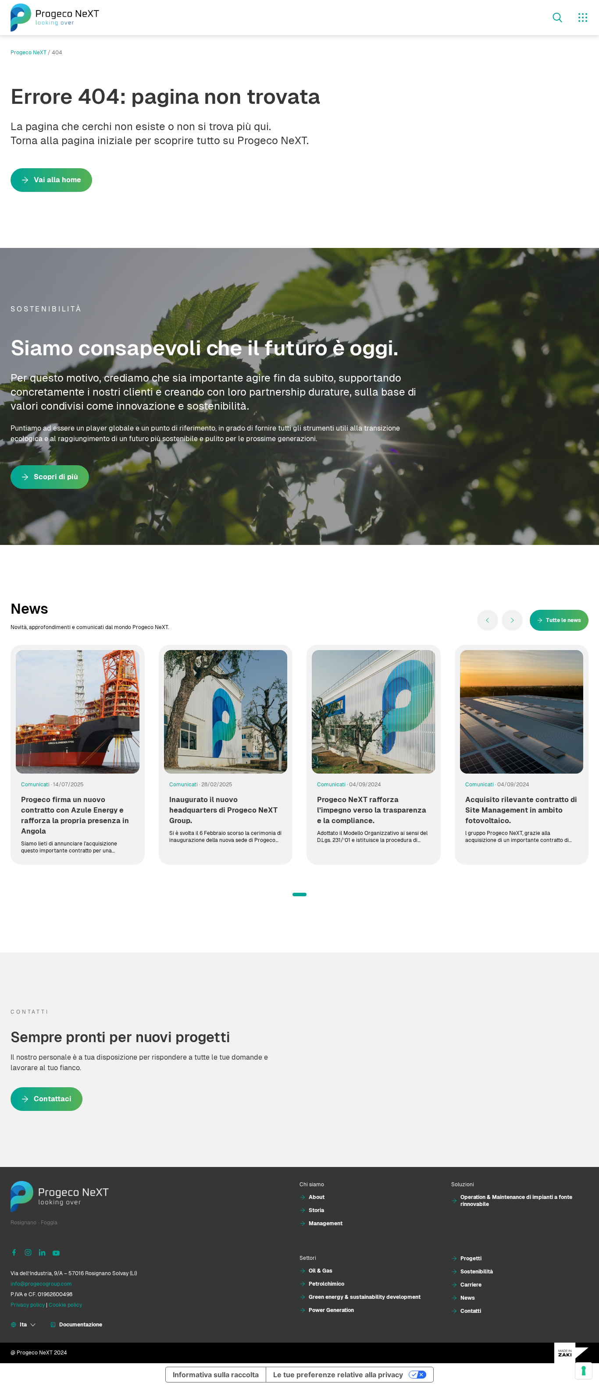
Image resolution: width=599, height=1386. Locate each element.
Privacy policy (28, 1305)
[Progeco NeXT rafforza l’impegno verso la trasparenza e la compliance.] (373, 712)
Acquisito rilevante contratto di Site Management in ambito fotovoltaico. (521, 810)
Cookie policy (65, 1305)
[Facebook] (14, 1252)
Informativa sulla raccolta (216, 1374)
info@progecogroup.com (41, 1284)
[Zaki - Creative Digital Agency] (571, 1353)
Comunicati (35, 784)
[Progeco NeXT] (55, 18)
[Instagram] (28, 1252)
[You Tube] (56, 1252)
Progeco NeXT (28, 53)
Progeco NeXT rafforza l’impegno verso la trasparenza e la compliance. (371, 810)
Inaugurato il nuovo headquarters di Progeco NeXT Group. (223, 810)
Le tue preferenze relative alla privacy (338, 1374)
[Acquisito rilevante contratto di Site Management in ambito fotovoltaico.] (522, 712)
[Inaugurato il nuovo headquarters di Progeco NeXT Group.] (226, 712)
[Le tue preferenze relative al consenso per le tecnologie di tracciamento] (583, 1370)
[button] (299, 894)
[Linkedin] (42, 1252)
